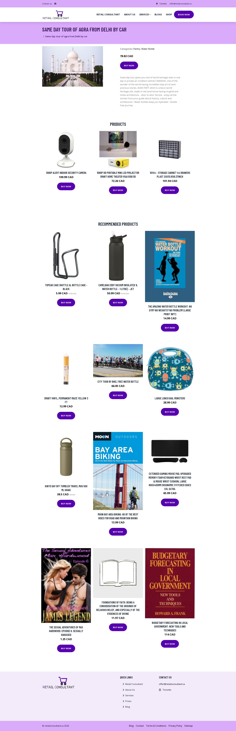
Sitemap (188, 725)
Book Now (184, 14)
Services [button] (144, 14)
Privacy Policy (175, 725)
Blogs (158, 14)
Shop (169, 14)
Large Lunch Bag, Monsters (170, 398)
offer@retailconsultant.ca (180, 3)
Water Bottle (147, 48)
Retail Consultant (108, 14)
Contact (140, 725)
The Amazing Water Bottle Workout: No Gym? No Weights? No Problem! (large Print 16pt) (170, 310)
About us (129, 14)
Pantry (136, 48)
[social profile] (55, 3)
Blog (127, 706)
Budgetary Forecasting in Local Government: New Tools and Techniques (170, 626)
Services (129, 695)
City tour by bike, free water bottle (118, 381)
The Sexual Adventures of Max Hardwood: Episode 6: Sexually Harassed (66, 630)
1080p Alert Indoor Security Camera (66, 172)
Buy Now (129, 65)
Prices (128, 701)
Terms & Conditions (156, 725)
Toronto (163, 3)
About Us (130, 689)
